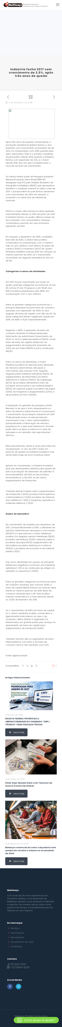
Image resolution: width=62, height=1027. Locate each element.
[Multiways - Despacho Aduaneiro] (25, 5)
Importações (17, 932)
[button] (36, 1020)
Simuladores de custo (22, 941)
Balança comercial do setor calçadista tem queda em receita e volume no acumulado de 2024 (30, 850)
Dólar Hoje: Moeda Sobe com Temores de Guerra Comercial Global (28, 784)
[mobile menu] (57, 4)
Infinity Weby (41, 1016)
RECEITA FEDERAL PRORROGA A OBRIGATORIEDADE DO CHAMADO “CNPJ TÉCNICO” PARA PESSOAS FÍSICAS (27, 721)
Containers (16, 946)
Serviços (15, 928)
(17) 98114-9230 (20, 967)
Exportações (17, 937)
